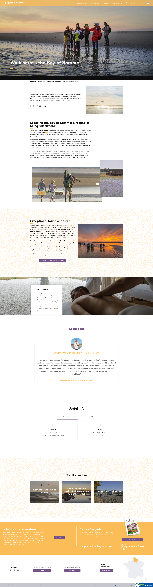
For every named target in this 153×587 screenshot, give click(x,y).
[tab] (67, 417)
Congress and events (58, 585)
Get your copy (132, 539)
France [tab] (103, 564)
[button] (137, 2)
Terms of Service (12, 585)
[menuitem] (12, 3)
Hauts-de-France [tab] (105, 566)
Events (42, 570)
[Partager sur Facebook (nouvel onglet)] (30, 106)
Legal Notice (4, 585)
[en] (148, 3)
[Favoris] (126, 3)
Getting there (106, 570)
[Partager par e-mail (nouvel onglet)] (40, 106)
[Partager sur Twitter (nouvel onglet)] (34, 106)
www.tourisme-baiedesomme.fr (100, 436)
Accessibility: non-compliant (25, 585)
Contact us (72, 570)
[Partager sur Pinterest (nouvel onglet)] (37, 106)
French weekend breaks (46, 585)
